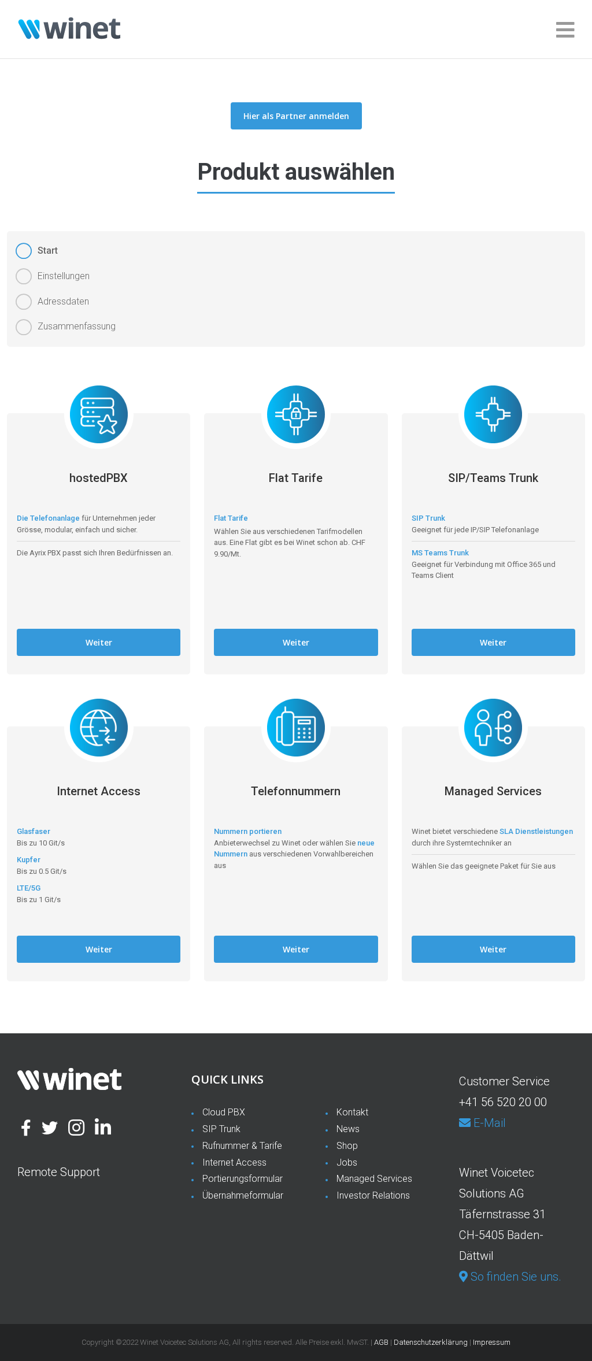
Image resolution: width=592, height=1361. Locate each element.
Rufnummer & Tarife (242, 1145)
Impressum (491, 1342)
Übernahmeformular (242, 1195)
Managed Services (374, 1178)
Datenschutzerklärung (431, 1342)
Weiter (99, 642)
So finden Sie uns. (514, 1277)
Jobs (346, 1162)
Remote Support (58, 1172)
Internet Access (234, 1162)
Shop (347, 1145)
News (348, 1128)
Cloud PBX (223, 1112)
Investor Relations (373, 1195)
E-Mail (488, 1123)
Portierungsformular (242, 1178)
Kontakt (352, 1112)
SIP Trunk (221, 1128)
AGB (381, 1342)
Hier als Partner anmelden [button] (296, 115)
